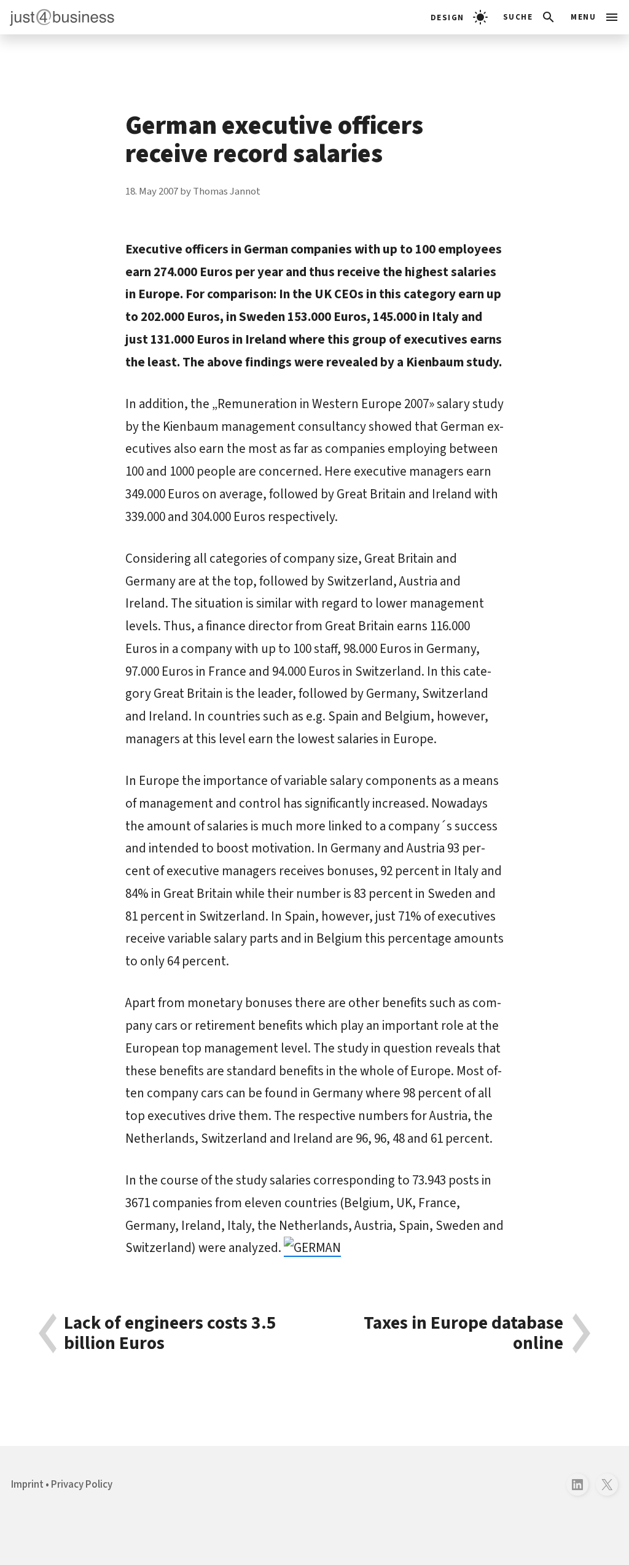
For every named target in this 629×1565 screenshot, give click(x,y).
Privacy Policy (81, 1484)
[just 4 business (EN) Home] (57, 17)
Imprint (27, 1484)
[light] (459, 17)
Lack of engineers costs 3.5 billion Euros (170, 1333)
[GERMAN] (312, 1247)
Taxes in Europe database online (463, 1333)
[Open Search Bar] (530, 17)
